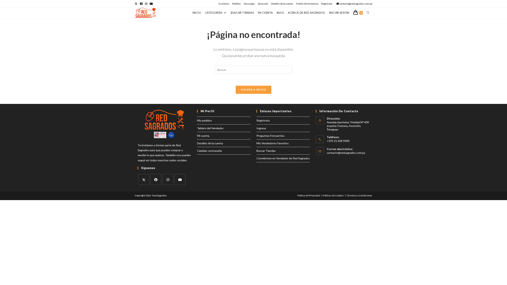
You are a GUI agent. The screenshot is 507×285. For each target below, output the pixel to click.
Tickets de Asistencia (307, 3)
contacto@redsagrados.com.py (346, 152)
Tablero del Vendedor (210, 128)
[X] (143, 179)
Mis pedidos (204, 120)
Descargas (249, 3)
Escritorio (224, 3)
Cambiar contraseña (209, 150)
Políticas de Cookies (333, 195)
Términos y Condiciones (359, 195)
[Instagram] (167, 179)
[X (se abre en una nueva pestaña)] (137, 4)
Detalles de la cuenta (282, 3)
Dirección (263, 3)
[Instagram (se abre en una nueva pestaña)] (146, 4)
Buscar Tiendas (266, 150)
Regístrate (326, 3)
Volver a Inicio (253, 89)
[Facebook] (155, 179)
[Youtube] (179, 179)
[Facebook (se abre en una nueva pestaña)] (141, 4)
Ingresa (261, 128)
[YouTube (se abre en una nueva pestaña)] (151, 4)
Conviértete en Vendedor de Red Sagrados (283, 158)
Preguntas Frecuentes (270, 135)
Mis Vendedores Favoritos (272, 143)
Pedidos (236, 3)
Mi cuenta (203, 135)
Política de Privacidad (308, 195)
